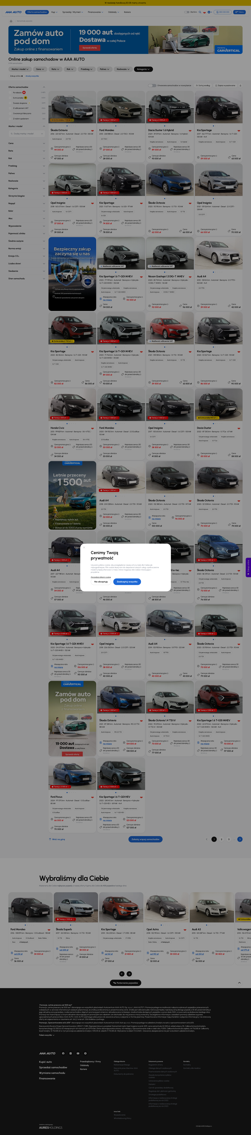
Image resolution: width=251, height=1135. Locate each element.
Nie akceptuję (101, 581)
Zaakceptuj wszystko (127, 581)
